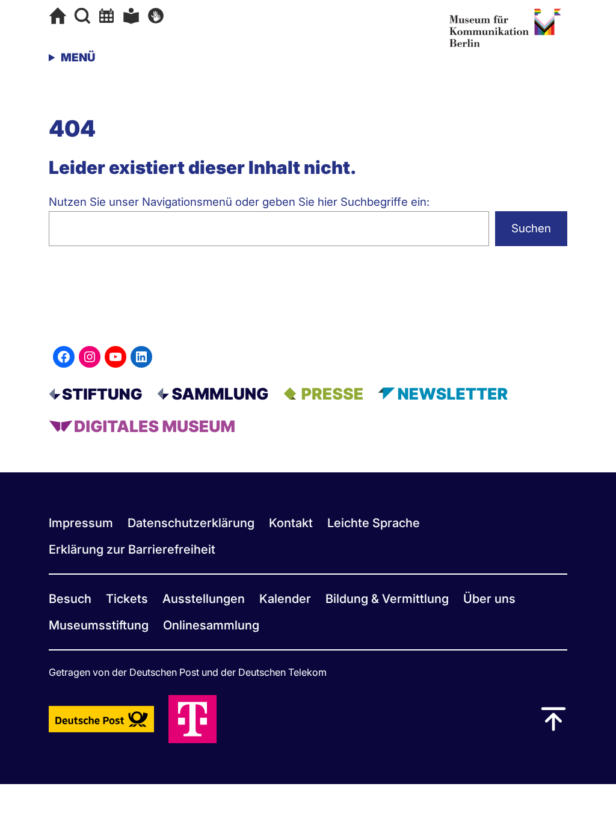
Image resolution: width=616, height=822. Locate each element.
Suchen (531, 228)
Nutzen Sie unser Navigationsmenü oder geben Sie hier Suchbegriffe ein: (239, 202)
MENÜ (78, 57)
